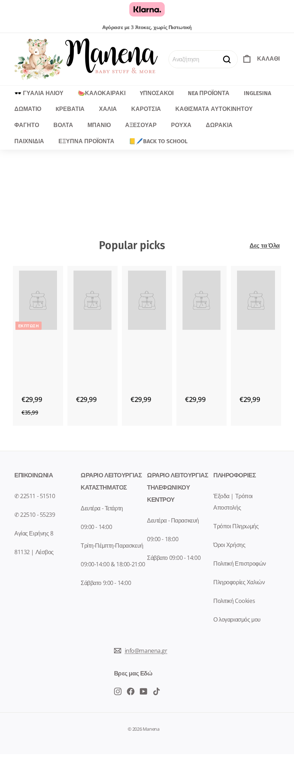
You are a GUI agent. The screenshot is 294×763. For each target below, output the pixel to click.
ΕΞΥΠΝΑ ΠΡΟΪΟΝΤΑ (86, 141)
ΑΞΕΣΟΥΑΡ (141, 125)
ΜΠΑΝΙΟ (99, 125)
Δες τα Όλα (265, 245)
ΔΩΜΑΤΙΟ (27, 109)
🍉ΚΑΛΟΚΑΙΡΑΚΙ (101, 93)
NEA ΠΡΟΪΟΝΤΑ (208, 93)
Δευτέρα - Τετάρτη (102, 508)
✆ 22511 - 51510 (34, 496)
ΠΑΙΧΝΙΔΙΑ (29, 141)
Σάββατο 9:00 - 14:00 (106, 583)
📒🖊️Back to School (158, 141)
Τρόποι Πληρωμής (236, 526)
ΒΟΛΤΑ (63, 125)
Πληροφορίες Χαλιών (239, 582)
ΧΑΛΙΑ (108, 109)
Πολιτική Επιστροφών (239, 563)
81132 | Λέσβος (34, 552)
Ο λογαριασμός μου (237, 619)
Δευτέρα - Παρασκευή (173, 520)
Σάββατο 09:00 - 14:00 (173, 558)
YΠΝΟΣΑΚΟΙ (157, 93)
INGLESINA (257, 93)
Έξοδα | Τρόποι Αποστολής (233, 501)
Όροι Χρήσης (229, 545)
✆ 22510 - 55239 (34, 515)
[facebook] (118, 690)
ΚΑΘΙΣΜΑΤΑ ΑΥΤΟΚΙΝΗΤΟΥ (214, 109)
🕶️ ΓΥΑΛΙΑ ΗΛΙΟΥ (38, 93)
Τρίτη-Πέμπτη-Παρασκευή (112, 545)
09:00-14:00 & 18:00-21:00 (113, 564)
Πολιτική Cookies (234, 601)
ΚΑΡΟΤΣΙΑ (146, 109)
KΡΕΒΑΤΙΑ (70, 109)
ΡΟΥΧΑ (181, 125)
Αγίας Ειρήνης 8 (33, 533)
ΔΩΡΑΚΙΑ (219, 125)
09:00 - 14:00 (96, 527)
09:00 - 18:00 (162, 539)
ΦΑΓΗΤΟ (26, 125)
